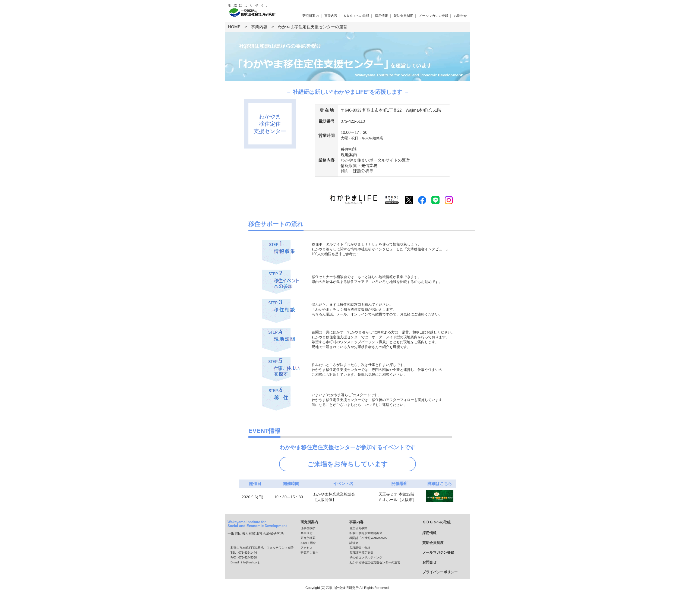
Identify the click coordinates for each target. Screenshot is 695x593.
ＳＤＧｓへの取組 (356, 16)
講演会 (353, 542)
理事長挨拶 (308, 528)
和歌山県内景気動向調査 (365, 533)
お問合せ (460, 16)
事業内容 (330, 16)
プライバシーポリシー (440, 572)
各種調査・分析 (359, 547)
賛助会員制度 (403, 16)
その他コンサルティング (365, 557)
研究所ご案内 (309, 552)
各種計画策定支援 (361, 552)
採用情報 (381, 16)
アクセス (306, 547)
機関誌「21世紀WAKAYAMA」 (369, 538)
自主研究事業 (358, 528)
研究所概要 (308, 538)
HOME (234, 26)
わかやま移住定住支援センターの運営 (374, 562)
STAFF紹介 (308, 542)
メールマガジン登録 (433, 16)
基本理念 (306, 533)
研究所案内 (310, 16)
